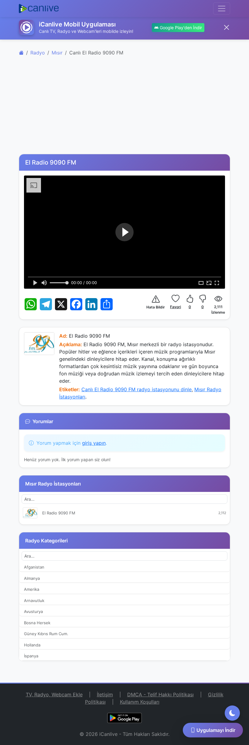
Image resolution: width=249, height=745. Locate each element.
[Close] (226, 27)
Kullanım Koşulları (139, 702)
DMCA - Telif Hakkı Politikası (160, 694)
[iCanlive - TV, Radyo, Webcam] (39, 8)
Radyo (37, 53)
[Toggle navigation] (221, 8)
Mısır (57, 53)
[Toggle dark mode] (232, 713)
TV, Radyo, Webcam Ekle (54, 694)
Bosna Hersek (37, 622)
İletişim (105, 694)
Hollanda (32, 644)
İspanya (31, 655)
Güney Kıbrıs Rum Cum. (46, 633)
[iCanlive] (21, 53)
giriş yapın (94, 443)
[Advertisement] (124, 108)
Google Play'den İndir (180, 27)
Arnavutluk (34, 600)
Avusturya (33, 611)
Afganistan (34, 567)
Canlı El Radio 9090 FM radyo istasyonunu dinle (136, 389)
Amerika (31, 589)
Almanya (32, 578)
